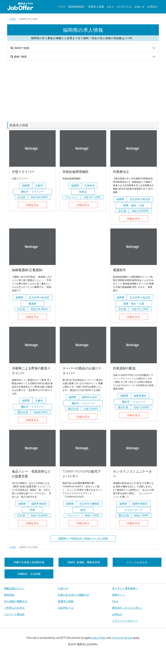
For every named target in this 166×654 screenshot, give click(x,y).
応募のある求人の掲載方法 (73, 595)
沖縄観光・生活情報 (29, 574)
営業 (32, 510)
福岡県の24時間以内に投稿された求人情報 (83, 538)
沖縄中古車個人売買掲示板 (29, 562)
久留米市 (89, 185)
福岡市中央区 (89, 397)
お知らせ (139, 6)
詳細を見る (32, 205)
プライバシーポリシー (125, 621)
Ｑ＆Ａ (110, 6)
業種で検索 (20, 56)
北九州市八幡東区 (89, 503)
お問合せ (152, 6)
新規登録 (9, 595)
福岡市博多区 (39, 503)
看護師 (32, 303)
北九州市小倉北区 (140, 199)
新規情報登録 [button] (76, 6)
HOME (62, 6)
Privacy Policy (98, 638)
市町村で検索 (21, 48)
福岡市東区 (140, 395)
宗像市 (39, 400)
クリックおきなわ (137, 562)
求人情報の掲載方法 (15, 601)
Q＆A (115, 601)
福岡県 (26, 185)
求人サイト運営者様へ (125, 588)
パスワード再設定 (14, 614)
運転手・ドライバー (32, 191)
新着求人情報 (96, 6)
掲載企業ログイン (14, 588)
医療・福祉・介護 (133, 205)
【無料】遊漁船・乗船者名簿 (83, 562)
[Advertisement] (83, 91)
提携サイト (118, 595)
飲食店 (83, 191)
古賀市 (39, 185)
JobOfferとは (124, 6)
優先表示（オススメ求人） (127, 608)
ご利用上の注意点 (14, 608)
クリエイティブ (133, 510)
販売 (83, 510)
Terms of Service (122, 638)
